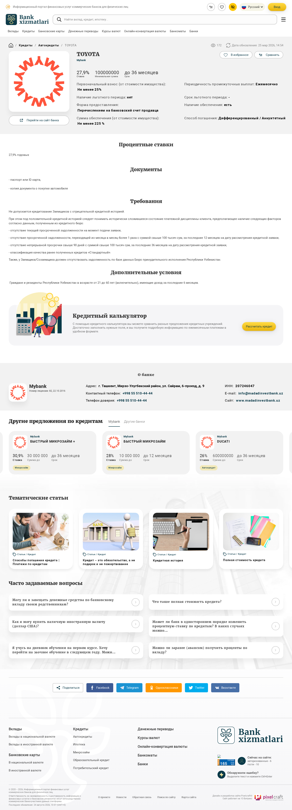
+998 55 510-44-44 (138, 393)
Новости (121, 797)
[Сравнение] (211, 7)
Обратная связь (141, 797)
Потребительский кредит (91, 768)
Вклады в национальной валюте (32, 736)
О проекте (104, 797)
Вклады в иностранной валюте (31, 744)
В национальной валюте (26, 762)
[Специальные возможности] (233, 7)
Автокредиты (48, 45)
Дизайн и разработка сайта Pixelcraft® (232, 795)
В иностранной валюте (25, 770)
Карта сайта (189, 797)
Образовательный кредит (91, 760)
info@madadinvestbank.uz (260, 393)
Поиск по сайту (166, 797)
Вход (277, 7)
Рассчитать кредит (259, 326)
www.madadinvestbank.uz (258, 400)
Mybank (81, 60)
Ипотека (79, 744)
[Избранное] (222, 7)
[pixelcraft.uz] (268, 797)
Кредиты (26, 45)
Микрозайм (81, 752)
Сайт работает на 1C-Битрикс (237, 798)
